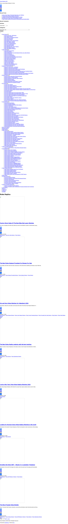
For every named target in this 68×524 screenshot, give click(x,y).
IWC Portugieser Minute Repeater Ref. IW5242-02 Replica (15, 99)
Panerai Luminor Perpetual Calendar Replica (12, 154)
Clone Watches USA (3, 1)
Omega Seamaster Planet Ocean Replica (11, 119)
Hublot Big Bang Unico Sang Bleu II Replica (12, 139)
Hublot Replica (5, 130)
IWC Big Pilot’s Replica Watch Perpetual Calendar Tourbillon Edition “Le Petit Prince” (19, 89)
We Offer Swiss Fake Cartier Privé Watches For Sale (12, 18)
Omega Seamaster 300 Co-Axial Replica (11, 113)
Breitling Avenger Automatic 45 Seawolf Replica (13, 76)
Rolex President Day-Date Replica (45, 315)
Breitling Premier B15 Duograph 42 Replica (12, 82)
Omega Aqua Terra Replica (9, 102)
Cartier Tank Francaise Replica (9, 58)
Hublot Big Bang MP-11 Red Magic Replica (12, 134)
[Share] (34, 10)
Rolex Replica (4, 34)
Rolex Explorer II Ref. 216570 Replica (11, 40)
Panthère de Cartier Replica (9, 60)
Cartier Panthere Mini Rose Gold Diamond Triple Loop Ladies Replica (17, 52)
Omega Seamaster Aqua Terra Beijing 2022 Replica (13, 117)
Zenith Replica (4, 187)
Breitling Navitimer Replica (9, 79)
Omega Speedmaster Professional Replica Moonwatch (14, 126)
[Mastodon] (34, 7)
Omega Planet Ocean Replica (9, 110)
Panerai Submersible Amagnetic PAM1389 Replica (13, 165)
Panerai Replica (5, 148)
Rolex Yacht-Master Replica (9, 47)
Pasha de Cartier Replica (8, 61)
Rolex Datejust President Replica (12, 275)
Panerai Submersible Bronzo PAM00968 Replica (13, 167)
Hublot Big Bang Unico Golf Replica (10, 137)
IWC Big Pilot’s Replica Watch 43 (10, 85)
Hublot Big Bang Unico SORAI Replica (11, 140)
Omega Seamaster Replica (9, 112)
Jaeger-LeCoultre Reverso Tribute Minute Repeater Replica (15, 147)
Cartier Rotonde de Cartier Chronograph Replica (13, 56)
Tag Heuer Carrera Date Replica (10, 181)
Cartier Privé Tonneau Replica (9, 55)
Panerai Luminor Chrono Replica (10, 149)
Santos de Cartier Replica (9, 62)
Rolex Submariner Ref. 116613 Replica (11, 46)
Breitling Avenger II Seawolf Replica (11, 77)
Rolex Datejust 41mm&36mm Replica (11, 37)
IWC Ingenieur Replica (8, 90)
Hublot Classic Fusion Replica (9, 142)
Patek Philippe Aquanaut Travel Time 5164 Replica (13, 169)
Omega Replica (5, 101)
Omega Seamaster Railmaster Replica (11, 121)
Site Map (3, 191)
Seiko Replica (4, 175)
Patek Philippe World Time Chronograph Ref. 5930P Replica (15, 174)
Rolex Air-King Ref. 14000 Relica (10, 35)
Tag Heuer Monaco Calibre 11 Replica (11, 183)
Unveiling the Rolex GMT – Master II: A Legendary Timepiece (17, 465)
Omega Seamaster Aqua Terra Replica (11, 116)
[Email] (34, 9)
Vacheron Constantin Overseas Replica (11, 185)
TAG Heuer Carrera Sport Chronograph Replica (12, 182)
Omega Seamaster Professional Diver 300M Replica (14, 120)
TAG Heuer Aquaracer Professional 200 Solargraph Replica (15, 178)
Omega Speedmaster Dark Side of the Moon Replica (14, 124)
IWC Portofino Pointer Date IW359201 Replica (12, 97)
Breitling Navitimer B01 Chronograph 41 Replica (13, 81)
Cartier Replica (5, 49)
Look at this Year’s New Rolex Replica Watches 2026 (15, 384)
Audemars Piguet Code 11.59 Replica (11, 67)
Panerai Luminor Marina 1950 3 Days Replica (12, 153)
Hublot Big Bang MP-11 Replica (10, 135)
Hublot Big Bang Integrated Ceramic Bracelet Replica (14, 133)
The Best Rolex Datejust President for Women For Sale (16, 263)
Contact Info (4, 189)
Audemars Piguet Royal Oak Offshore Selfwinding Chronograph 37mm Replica (18, 73)
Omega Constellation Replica (9, 103)
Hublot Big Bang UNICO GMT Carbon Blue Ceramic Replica (15, 136)
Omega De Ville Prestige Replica (10, 106)
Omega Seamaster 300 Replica (10, 114)
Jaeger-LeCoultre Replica (7, 146)
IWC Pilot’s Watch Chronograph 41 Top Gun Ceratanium (14, 94)
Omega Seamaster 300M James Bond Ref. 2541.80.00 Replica (15, 115)
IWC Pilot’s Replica (7, 91)
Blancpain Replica (5, 128)
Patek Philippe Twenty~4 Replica (10, 173)
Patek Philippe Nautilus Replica (10, 171)
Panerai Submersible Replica (9, 162)
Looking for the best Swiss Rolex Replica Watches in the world (18, 424)
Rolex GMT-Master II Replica (9, 41)
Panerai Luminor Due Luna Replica (10, 150)
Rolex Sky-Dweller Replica (9, 44)
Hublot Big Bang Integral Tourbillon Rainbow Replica (13, 132)
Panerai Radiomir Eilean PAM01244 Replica (12, 158)
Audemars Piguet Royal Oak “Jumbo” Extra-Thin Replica (14, 69)
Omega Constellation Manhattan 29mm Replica (13, 104)
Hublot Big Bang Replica (8, 131)
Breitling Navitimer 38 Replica (9, 80)
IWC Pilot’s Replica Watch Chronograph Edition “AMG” (14, 92)
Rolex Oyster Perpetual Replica (10, 43)
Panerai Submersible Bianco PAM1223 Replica (13, 166)
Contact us (4, 190)
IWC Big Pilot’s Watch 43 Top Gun (10, 87)
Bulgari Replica (5, 129)
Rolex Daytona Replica (8, 39)
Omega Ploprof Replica (8, 111)
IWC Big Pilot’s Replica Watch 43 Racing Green (13, 86)
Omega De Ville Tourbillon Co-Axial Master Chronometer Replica (16, 108)
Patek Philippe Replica (6, 168)
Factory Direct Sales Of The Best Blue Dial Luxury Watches (13, 15)
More (1, 236)
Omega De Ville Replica (8, 105)
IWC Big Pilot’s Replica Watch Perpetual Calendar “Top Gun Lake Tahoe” (17, 88)
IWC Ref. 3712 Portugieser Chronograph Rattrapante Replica (15, 100)
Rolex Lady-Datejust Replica (9, 42)
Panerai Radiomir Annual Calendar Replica (12, 156)
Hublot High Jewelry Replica (9, 144)
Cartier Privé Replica (8, 53)
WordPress (7, 522)
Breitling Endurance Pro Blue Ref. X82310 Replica (13, 78)
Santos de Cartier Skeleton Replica (10, 63)
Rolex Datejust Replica (8, 36)
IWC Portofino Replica (8, 96)
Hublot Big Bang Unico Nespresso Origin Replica (13, 138)
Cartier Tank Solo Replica (8, 59)
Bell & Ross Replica (5, 127)
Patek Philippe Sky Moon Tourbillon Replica (12, 172)
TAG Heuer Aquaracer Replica (9, 177)
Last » (9, 518)
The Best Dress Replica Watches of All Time (10, 16)
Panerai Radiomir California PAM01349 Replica (13, 157)
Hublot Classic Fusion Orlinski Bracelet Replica (13, 143)
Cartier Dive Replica (8, 51)
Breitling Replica (5, 75)
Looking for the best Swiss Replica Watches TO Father (12, 17)
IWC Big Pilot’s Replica (8, 84)
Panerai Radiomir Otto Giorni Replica (11, 160)
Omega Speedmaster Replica (9, 122)
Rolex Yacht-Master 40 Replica (10, 48)
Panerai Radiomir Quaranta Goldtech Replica (12, 161)
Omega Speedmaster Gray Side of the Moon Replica (14, 125)
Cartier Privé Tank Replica (9, 54)
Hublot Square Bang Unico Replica (10, 145)
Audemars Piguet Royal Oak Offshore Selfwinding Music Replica (16, 74)
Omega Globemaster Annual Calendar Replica (12, 109)
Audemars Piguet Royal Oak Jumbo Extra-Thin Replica (14, 72)
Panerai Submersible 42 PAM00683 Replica (12, 164)
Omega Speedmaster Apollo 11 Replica (11, 123)
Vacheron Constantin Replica (7, 184)
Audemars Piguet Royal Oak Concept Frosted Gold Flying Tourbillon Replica (18, 71)
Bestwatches (2, 235)
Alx (13, 522)
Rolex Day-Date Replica (8, 38)
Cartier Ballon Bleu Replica (9, 50)
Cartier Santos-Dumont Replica (10, 57)
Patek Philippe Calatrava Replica (10, 170)
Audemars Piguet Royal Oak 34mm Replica (12, 70)
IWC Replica (4, 83)
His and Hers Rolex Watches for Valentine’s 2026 (14, 303)
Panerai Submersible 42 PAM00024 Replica (12, 163)
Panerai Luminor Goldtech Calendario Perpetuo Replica (14, 151)
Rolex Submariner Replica (9, 45)
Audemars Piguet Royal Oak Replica (11, 68)
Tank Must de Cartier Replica (9, 65)
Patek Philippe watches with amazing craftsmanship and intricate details (15, 19)
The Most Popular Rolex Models (9, 505)
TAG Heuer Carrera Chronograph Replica (11, 180)
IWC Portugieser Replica (8, 98)
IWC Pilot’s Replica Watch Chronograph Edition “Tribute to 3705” (16, 93)
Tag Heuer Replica (5, 176)
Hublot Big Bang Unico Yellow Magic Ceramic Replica (14, 141)
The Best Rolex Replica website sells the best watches (15, 344)
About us (3, 188)
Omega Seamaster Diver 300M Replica (11, 118)
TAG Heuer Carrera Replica (9, 179)
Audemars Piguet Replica (7, 66)
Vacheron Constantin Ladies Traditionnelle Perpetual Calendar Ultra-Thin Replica (19, 186)
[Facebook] (34, 5)
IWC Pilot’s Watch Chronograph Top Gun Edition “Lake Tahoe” (15, 95)
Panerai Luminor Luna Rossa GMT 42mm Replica (13, 152)
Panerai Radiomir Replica (9, 155)
